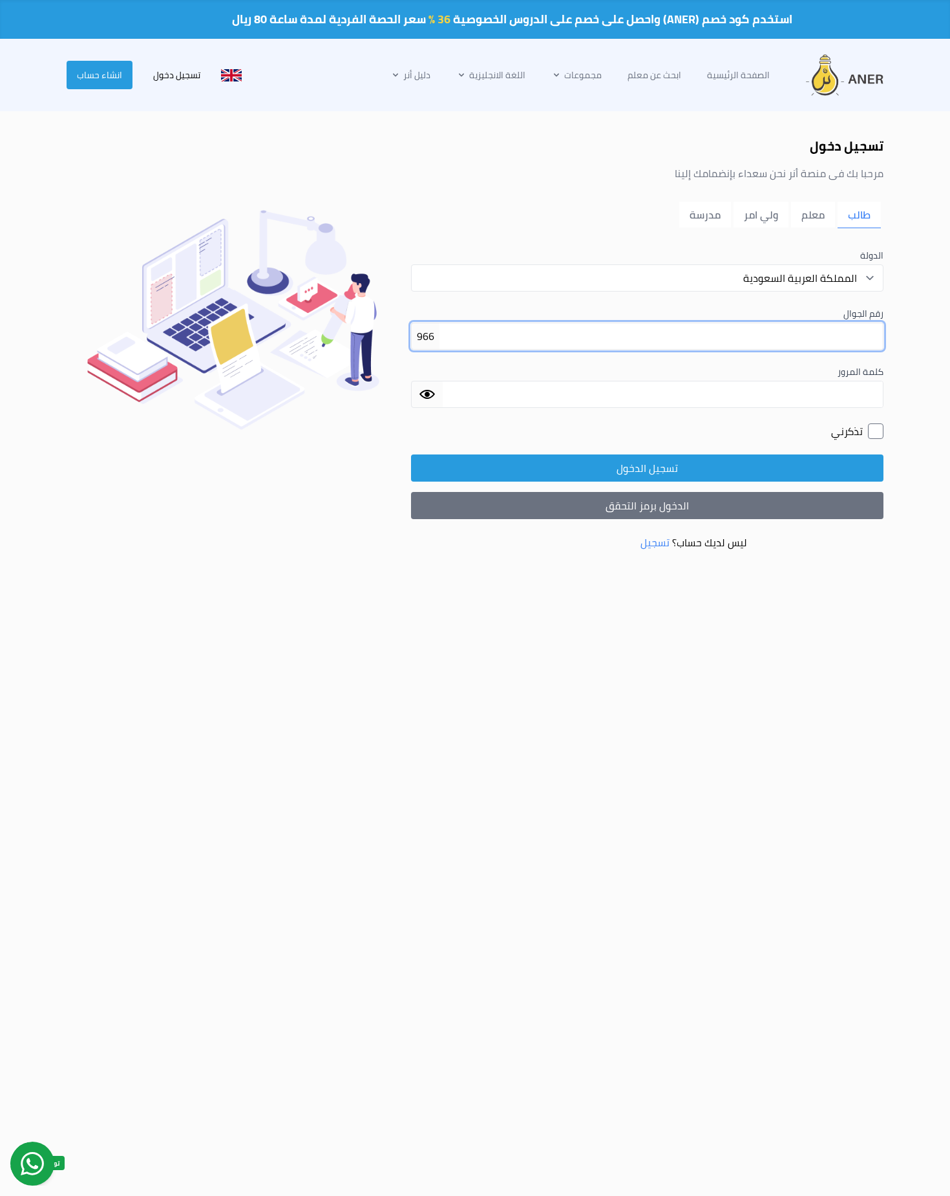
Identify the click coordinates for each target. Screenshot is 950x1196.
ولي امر (761, 214)
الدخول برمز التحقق (647, 505)
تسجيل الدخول (647, 468)
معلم (813, 214)
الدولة (871, 255)
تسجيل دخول (176, 75)
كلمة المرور (860, 371)
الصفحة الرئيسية (738, 75)
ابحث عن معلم (654, 75)
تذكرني (847, 431)
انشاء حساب (99, 75)
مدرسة (705, 214)
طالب (859, 214)
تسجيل (655, 542)
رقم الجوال (863, 313)
